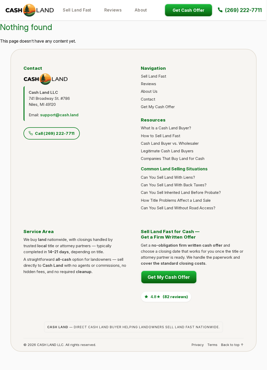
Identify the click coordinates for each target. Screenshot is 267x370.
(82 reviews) (169, 296)
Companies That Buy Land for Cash (172, 158)
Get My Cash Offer (158, 106)
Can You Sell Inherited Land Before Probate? (181, 192)
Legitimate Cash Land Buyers (167, 150)
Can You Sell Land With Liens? (168, 177)
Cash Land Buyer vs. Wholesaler (170, 143)
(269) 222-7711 (243, 10)
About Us (149, 91)
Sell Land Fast (77, 10)
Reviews (113, 10)
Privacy (198, 345)
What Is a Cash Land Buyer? (166, 127)
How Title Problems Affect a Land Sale (176, 200)
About (141, 10)
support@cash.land (59, 114)
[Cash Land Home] (29, 10)
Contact (148, 99)
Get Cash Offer (188, 10)
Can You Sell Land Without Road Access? (178, 207)
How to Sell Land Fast (160, 135)
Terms (212, 345)
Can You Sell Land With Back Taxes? (174, 184)
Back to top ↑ (232, 345)
